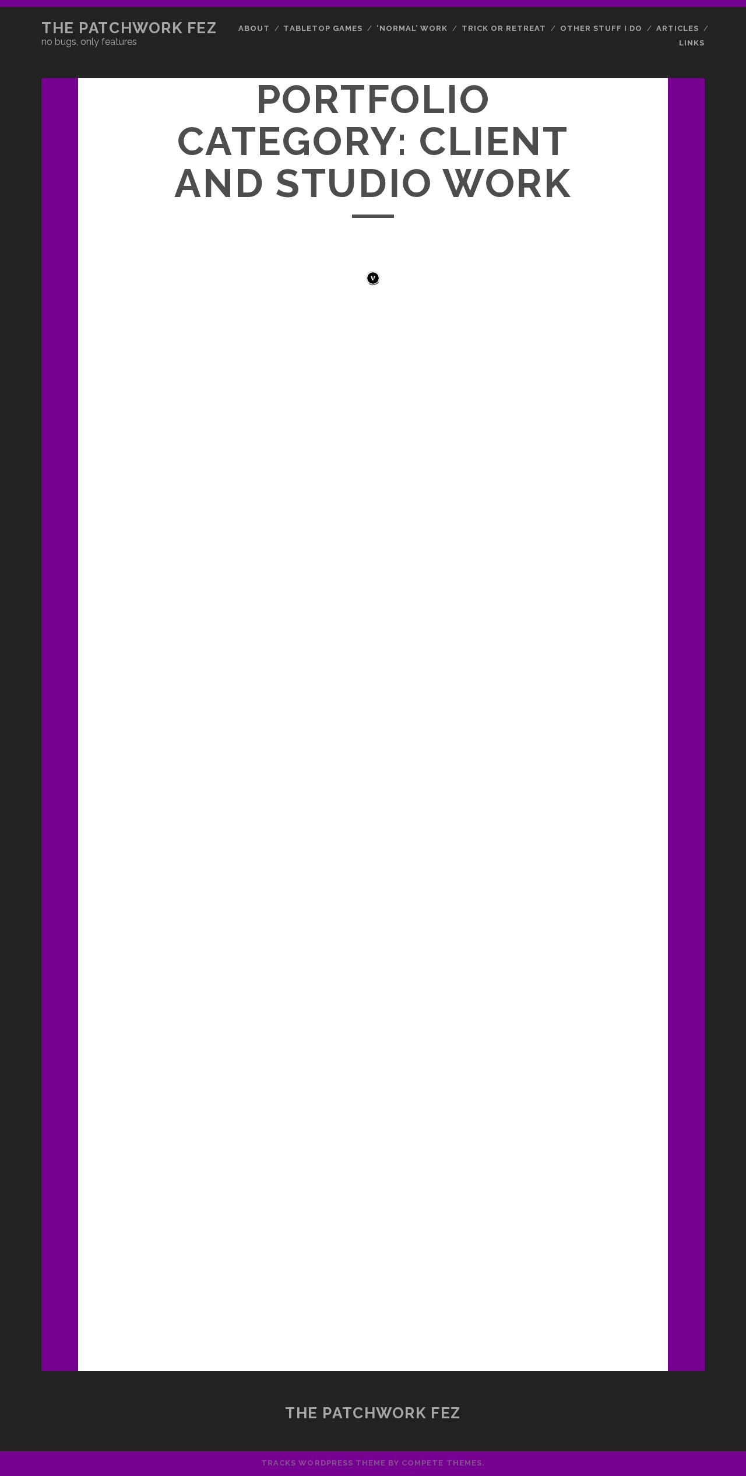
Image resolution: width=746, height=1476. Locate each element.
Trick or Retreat (504, 28)
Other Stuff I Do (601, 28)
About (254, 28)
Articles (677, 28)
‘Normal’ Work (412, 28)
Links (692, 42)
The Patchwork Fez (129, 28)
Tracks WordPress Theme (323, 1463)
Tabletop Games (323, 28)
